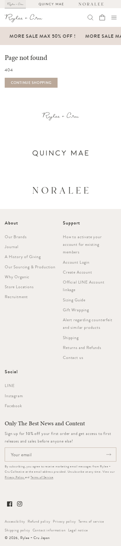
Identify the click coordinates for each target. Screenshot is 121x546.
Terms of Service (42, 477)
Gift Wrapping (76, 310)
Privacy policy (64, 521)
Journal (12, 247)
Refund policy (39, 521)
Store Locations (19, 287)
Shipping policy (17, 530)
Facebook (13, 406)
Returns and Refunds (82, 347)
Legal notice (78, 530)
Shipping (71, 338)
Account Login (76, 262)
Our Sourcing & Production (30, 267)
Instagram (14, 396)
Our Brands (15, 237)
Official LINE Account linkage (84, 286)
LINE (9, 385)
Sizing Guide (74, 300)
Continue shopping (31, 82)
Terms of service (91, 521)
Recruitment (16, 297)
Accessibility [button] (15, 521)
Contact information (49, 530)
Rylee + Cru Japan (35, 538)
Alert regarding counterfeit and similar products (87, 323)
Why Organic (17, 277)
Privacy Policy (15, 477)
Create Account (77, 272)
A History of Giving (23, 257)
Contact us (73, 357)
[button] (114, 17)
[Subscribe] (108, 454)
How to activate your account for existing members (82, 244)
